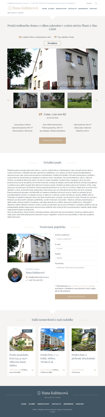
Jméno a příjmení (62, 235)
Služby (51, 8)
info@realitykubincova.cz (18, 3)
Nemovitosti (61, 8)
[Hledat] (96, 3)
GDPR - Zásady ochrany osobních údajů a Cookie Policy (52, 409)
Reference (83, 8)
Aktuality (72, 8)
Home (44, 8)
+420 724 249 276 (38, 3)
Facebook (71, 3)
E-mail (57, 244)
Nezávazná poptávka (52, 140)
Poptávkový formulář (56, 3)
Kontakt (93, 8)
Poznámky (59, 263)
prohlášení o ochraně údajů (81, 286)
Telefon (58, 254)
